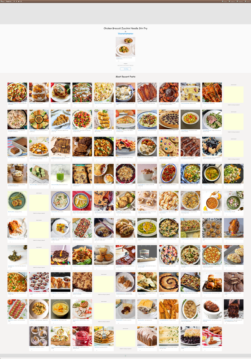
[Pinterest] (14, 1)
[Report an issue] (133, 60)
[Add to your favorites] (120, 60)
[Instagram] (21, 1)
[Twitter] (19, 1)
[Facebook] (16, 1)
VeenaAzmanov (125, 33)
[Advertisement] (125, 14)
